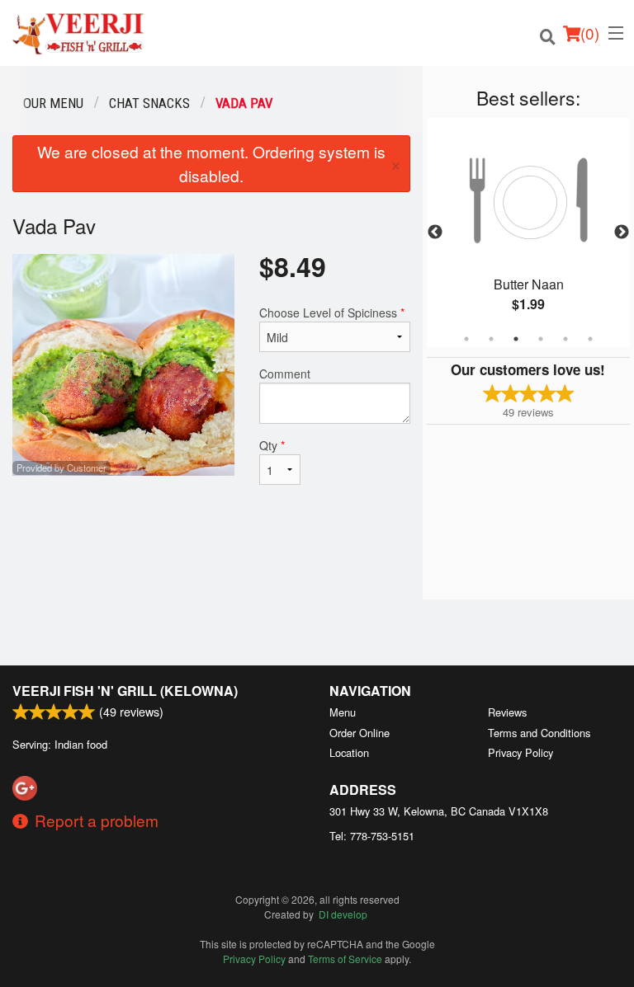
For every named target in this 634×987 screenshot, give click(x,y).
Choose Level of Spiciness (332, 312)
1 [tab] (466, 339)
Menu (342, 712)
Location (349, 752)
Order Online (359, 732)
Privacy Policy (520, 752)
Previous (435, 232)
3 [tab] (516, 339)
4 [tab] (540, 339)
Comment (284, 373)
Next (621, 232)
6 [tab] (590, 339)
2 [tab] (491, 339)
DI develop (343, 914)
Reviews (507, 712)
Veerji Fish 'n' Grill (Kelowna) (125, 690)
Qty (272, 445)
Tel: (371, 836)
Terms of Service (345, 959)
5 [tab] (565, 339)
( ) (589, 32)
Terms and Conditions (539, 732)
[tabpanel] (528, 232)
